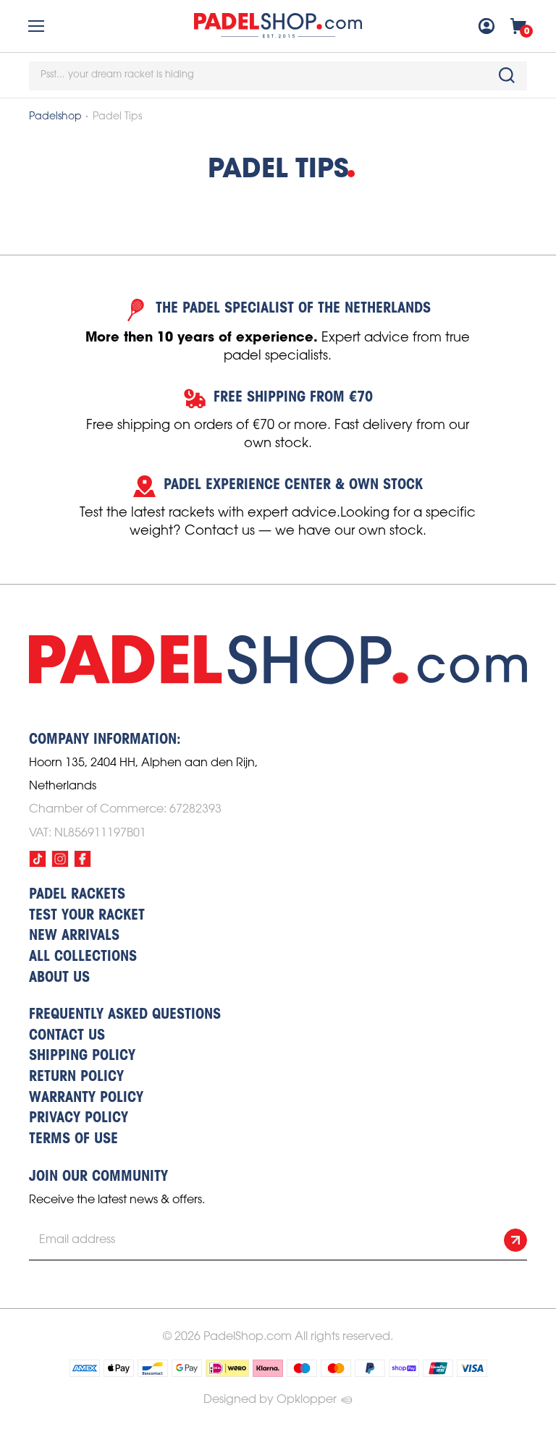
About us (59, 978)
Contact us (67, 1036)
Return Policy (76, 1077)
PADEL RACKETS (77, 895)
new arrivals (74, 936)
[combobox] (278, 76)
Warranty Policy (86, 1098)
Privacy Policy (78, 1118)
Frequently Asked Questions (125, 1015)
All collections (83, 957)
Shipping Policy (82, 1056)
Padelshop (55, 117)
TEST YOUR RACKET (87, 916)
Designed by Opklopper (270, 1399)
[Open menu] (36, 26)
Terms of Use (73, 1139)
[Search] (507, 75)
